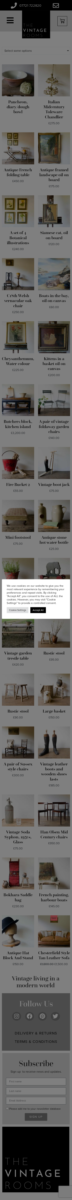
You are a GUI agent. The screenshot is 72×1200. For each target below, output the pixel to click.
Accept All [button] (38, 610)
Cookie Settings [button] (17, 610)
